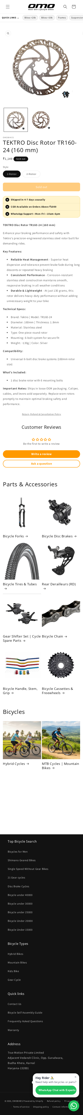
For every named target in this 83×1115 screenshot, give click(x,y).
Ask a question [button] (41, 464)
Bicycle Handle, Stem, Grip (20, 691)
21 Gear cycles (16, 877)
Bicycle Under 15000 (20, 929)
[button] (7, 6)
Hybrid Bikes (15, 954)
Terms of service (21, 1106)
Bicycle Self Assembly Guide (25, 1012)
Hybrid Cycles (14, 764)
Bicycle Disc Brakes (57, 536)
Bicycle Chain (52, 636)
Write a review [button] (41, 454)
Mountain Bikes (17, 962)
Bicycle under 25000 (20, 912)
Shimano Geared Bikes (22, 860)
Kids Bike (13, 971)
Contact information (63, 1106)
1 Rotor (14, 174)
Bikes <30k (47, 17)
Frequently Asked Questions (25, 1021)
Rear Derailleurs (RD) (59, 584)
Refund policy (54, 1101)
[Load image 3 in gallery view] (41, 120)
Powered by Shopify (33, 1100)
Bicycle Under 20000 (20, 921)
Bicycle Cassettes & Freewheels (57, 691)
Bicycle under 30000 (20, 903)
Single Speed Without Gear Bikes (28, 869)
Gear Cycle (14, 979)
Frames (62, 17)
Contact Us (14, 1004)
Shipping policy (41, 1106)
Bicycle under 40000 (20, 895)
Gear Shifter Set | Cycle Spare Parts (22, 638)
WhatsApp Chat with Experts (57, 1090)
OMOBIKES (17, 1100)
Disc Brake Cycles (18, 886)
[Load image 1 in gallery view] (16, 120)
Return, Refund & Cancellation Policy (41, 414)
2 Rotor (33, 174)
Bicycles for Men (18, 851)
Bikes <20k (30, 17)
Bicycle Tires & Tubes (20, 584)
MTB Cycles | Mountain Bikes (60, 766)
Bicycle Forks (13, 536)
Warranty (13, 1030)
